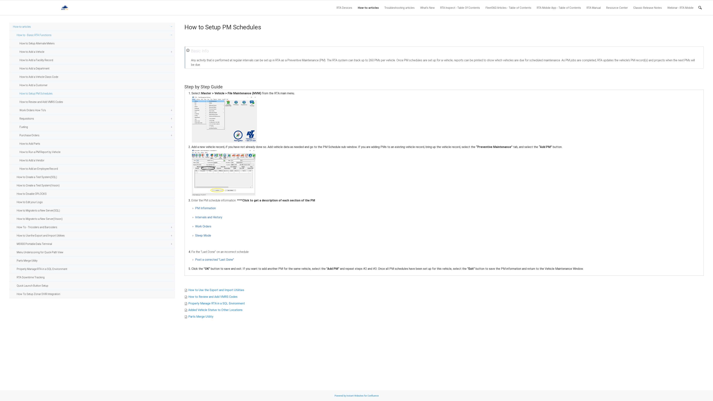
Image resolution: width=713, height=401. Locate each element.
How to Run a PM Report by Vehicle (39, 152)
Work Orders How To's (32, 110)
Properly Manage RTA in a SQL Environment (42, 269)
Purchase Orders (29, 135)
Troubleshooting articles (399, 7)
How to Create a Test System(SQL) (37, 177)
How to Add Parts (29, 143)
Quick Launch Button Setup (32, 285)
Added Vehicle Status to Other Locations (215, 310)
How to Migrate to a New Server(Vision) (40, 218)
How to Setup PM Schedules (36, 93)
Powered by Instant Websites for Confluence (357, 396)
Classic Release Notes (647, 7)
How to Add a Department (34, 68)
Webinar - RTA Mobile (680, 7)
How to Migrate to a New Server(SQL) (38, 210)
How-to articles (368, 7)
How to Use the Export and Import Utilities (41, 235)
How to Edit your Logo (30, 202)
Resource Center (617, 7)
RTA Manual (594, 7)
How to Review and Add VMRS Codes (41, 101)
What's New (427, 7)
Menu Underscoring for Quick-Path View (40, 252)
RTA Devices (344, 7)
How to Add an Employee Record (38, 168)
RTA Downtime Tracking (31, 277)
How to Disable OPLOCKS (32, 193)
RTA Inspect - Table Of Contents (460, 7)
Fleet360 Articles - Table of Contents (508, 7)
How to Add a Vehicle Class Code (38, 76)
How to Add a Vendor (31, 160)
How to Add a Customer (33, 85)
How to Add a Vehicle (31, 51)
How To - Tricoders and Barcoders (37, 227)
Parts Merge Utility (27, 260)
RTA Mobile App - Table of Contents (559, 7)
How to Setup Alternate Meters (37, 43)
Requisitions (26, 118)
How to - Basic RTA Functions (34, 35)
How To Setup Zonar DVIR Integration (38, 294)
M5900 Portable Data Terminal (34, 243)
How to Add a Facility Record (36, 60)
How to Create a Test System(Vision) (38, 185)
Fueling (23, 126)
